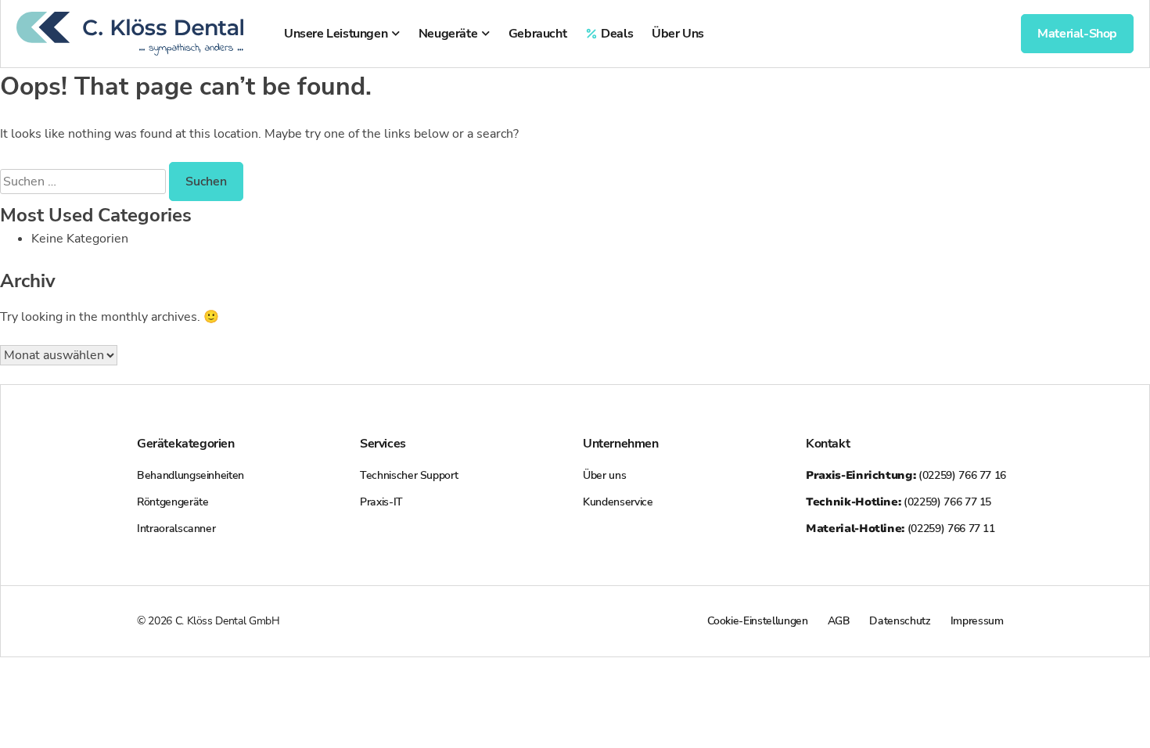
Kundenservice (617, 501)
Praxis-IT (381, 501)
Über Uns (678, 33)
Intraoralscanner (176, 528)
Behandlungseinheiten (190, 475)
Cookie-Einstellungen (757, 620)
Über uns (604, 475)
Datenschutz (899, 620)
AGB (839, 620)
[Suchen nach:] (84, 181)
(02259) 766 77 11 (900, 528)
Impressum (977, 620)
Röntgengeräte (172, 501)
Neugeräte (448, 33)
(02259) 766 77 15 (898, 501)
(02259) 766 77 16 (906, 475)
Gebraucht (537, 33)
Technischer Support (409, 475)
